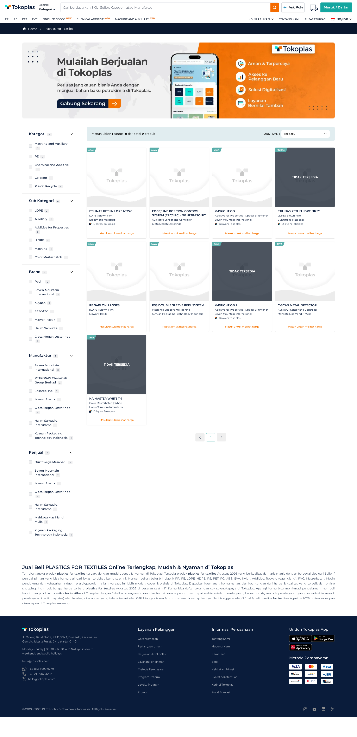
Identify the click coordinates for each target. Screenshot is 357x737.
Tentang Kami (289, 19)
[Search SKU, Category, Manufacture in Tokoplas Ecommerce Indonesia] (274, 7)
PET (24, 19)
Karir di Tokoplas (222, 684)
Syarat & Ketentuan (225, 677)
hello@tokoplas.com (41, 679)
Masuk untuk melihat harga (117, 233)
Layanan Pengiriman (151, 662)
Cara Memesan (148, 639)
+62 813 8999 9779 (41, 669)
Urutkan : (272, 134)
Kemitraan (218, 654)
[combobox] (165, 7)
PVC (35, 19)
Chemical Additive (90, 19)
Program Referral (149, 677)
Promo (142, 692)
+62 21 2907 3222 (40, 674)
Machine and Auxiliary (132, 19)
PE (15, 19)
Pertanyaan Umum (150, 646)
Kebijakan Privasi (223, 669)
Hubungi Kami (221, 646)
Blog (215, 662)
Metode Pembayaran (151, 669)
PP (7, 19)
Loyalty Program (148, 684)
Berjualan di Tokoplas (152, 654)
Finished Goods (54, 19)
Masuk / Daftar (336, 7)
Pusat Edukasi (315, 19)
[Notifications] (314, 7)
